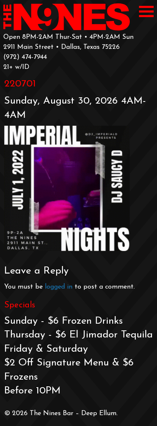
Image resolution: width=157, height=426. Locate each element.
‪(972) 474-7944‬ (25, 57)
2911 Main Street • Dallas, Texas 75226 (61, 47)
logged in (58, 287)
